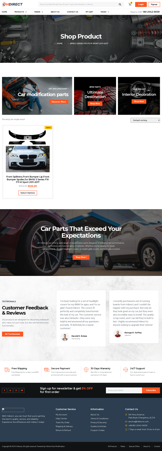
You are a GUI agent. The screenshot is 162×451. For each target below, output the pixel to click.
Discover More (59, 102)
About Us (55, 12)
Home (4, 12)
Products (19, 12)
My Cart (89, 12)
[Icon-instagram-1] (16, 390)
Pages (103, 12)
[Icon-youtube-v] (21, 390)
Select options (28, 193)
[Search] (120, 4)
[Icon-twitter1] (10, 390)
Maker (37, 12)
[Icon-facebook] (4, 390)
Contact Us (72, 12)
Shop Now (95, 103)
